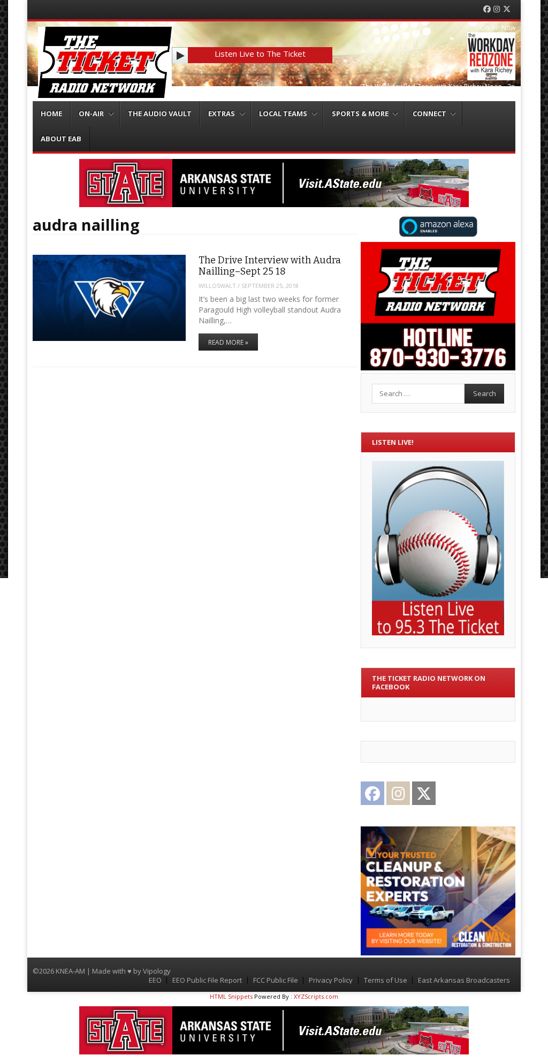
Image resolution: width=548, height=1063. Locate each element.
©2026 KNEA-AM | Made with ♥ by (88, 971)
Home (51, 113)
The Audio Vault (160, 113)
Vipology (157, 971)
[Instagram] (496, 9)
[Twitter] (507, 9)
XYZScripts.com (316, 996)
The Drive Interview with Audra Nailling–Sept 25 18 (270, 265)
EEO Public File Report (207, 980)
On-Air (91, 113)
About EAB (61, 138)
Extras (221, 113)
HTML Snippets (231, 996)
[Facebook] (487, 9)
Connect (429, 113)
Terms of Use (385, 980)
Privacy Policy (331, 980)
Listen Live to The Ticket (260, 53)
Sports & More (360, 113)
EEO (155, 980)
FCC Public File (275, 980)
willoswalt (217, 286)
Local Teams (283, 113)
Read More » (228, 342)
